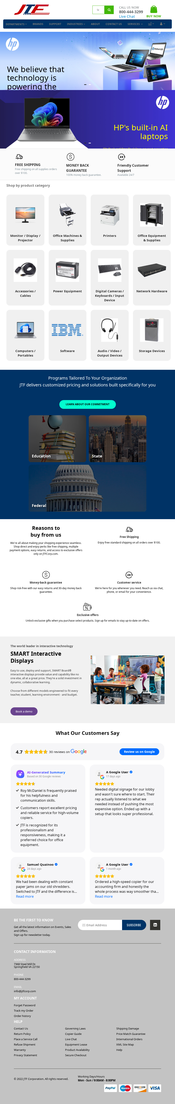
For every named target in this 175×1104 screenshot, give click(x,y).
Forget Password (24, 1005)
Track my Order (23, 1010)
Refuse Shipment (24, 1044)
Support (55, 24)
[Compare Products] (151, 23)
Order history (22, 1016)
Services (134, 24)
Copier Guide (73, 1034)
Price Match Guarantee (130, 1034)
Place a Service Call (25, 1039)
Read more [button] (25, 896)
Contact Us (114, 24)
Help (119, 1050)
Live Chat (127, 16)
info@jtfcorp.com (25, 991)
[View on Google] (99, 774)
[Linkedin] (155, 925)
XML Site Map (125, 1044)
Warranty (20, 1050)
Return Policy (22, 1034)
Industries (75, 24)
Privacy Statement (25, 1055)
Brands (38, 24)
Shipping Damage (127, 1028)
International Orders (129, 1039)
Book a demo (24, 711)
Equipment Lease (76, 1044)
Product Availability (77, 1050)
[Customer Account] (162, 23)
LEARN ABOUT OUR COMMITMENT (87, 404)
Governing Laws (75, 1028)
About (95, 24)
